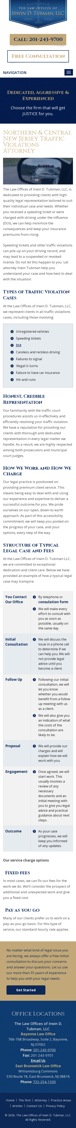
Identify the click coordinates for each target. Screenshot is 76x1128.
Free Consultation (38, 56)
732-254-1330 (44, 1082)
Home (10, 1100)
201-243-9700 (46, 39)
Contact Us (34, 1106)
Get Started (26, 990)
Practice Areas (61, 1100)
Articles (17, 1106)
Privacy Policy (55, 1106)
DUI (18, 345)
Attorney (41, 1100)
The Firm (24, 1100)
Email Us (38, 1060)
